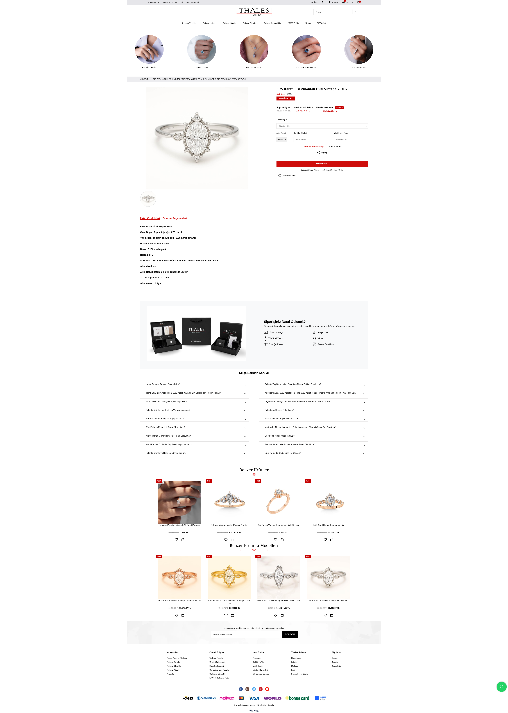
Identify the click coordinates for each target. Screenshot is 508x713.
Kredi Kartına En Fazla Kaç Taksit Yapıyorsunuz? (169, 444)
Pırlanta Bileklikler (250, 23)
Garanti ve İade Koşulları (219, 670)
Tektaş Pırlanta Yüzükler (177, 658)
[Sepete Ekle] (183, 615)
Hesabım (335, 658)
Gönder (290, 634)
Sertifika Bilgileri (300, 133)
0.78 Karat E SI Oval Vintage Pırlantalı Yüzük (179, 601)
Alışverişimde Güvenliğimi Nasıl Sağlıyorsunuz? (168, 436)
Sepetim (335, 662)
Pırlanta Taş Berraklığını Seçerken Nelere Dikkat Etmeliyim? (293, 384)
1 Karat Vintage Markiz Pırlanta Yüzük (229, 525)
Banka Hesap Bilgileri (300, 674)
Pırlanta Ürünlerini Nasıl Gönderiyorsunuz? (166, 453)
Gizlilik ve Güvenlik (217, 674)
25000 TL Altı (293, 23)
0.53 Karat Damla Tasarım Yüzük (328, 525)
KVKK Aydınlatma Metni (219, 678)
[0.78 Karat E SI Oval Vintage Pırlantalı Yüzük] (179, 577)
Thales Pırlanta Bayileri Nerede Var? (282, 419)
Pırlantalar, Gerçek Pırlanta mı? (279, 410)
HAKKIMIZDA (153, 2)
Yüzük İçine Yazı (341, 133)
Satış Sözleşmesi (216, 666)
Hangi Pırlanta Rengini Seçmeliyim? (163, 384)
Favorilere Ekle (176, 615)
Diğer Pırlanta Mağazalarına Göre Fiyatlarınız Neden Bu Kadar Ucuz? (297, 401)
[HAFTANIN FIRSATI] (254, 49)
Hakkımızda (296, 658)
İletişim (294, 662)
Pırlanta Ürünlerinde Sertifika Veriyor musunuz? (168, 410)
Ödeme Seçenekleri (175, 218)
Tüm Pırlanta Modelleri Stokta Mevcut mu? (165, 427)
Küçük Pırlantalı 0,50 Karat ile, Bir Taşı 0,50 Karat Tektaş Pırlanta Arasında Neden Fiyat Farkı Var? (310, 393)
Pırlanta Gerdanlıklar (272, 23)
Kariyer (294, 670)
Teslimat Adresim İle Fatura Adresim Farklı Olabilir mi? (290, 444)
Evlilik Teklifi (257, 666)
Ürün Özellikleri (150, 218)
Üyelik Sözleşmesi (216, 662)
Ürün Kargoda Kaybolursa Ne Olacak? (283, 453)
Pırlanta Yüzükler (189, 23)
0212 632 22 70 (322, 146)
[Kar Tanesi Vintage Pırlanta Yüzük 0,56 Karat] (278, 502)
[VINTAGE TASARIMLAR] (306, 49)
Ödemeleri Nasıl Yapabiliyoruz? (279, 436)
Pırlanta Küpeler (230, 23)
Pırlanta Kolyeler (210, 23)
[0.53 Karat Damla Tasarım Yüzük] (328, 502)
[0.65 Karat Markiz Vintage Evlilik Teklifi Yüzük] (278, 577)
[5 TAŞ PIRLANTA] (359, 49)
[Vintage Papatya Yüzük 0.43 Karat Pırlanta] (179, 502)
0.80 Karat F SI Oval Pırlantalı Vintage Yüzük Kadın (229, 602)
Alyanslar (170, 674)
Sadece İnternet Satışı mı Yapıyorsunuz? (165, 419)
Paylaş (324, 153)
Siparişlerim (336, 666)
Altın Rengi (281, 133)
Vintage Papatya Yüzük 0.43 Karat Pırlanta (180, 525)
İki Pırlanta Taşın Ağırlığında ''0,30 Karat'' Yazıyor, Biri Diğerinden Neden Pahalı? (183, 393)
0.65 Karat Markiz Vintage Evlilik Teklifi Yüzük (278, 601)
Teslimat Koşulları (216, 658)
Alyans (308, 23)
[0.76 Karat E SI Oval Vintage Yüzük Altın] (328, 577)
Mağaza (294, 666)
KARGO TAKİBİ (192, 2)
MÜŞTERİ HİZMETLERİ (173, 2)
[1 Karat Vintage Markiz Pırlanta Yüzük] (229, 502)
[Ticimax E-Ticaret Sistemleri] (254, 711)
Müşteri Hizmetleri (260, 670)
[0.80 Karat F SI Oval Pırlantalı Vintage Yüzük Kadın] (229, 577)
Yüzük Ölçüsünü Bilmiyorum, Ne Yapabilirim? (167, 401)
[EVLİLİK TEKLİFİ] (149, 49)
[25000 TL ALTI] (201, 49)
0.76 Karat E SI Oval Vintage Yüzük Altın (328, 601)
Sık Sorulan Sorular (261, 674)
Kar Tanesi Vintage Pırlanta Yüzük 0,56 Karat (279, 525)
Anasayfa (256, 658)
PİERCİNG (321, 23)
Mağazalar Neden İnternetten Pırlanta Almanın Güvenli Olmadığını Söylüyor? (301, 427)
